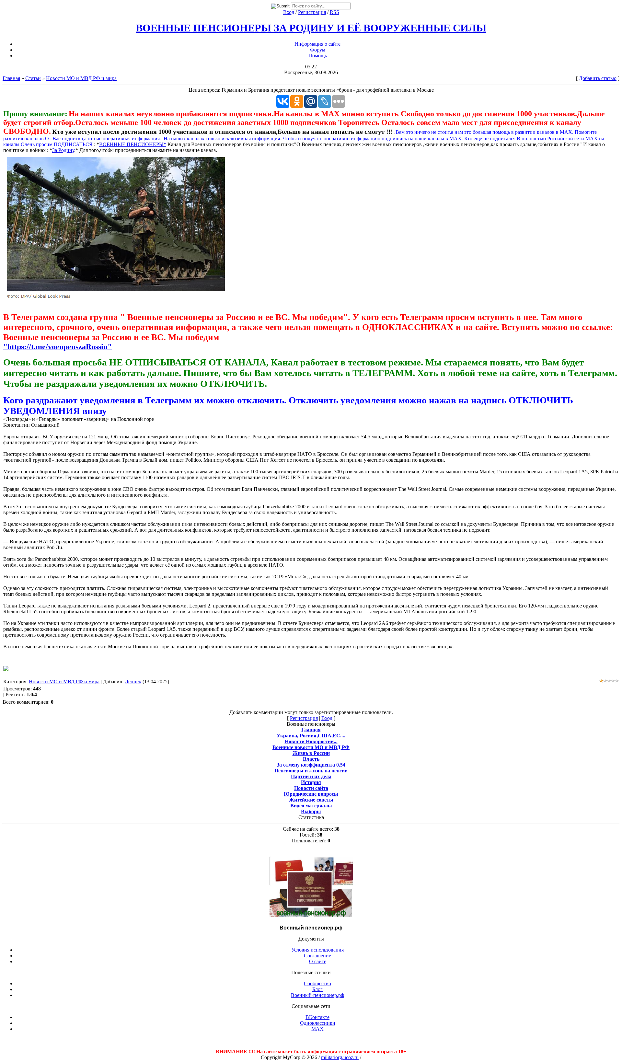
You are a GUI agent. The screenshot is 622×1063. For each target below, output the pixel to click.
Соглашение (317, 955)
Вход (288, 12)
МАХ (317, 1029)
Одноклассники (317, 1023)
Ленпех (133, 681)
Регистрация (312, 12)
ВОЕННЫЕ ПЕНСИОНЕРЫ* (132, 144)
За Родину (63, 150)
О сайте (317, 961)
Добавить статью (597, 78)
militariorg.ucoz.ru (340, 1057)
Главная (11, 78)
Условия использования (317, 950)
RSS (334, 12)
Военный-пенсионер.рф (317, 995)
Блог (317, 989)
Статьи (33, 78)
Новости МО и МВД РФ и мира (81, 78)
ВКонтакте (317, 1017)
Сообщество (317, 983)
